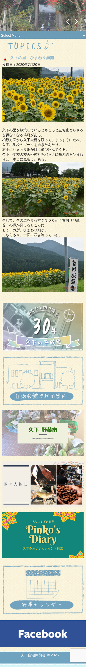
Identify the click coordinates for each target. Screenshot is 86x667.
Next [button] (76, 21)
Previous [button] (68, 21)
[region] (43, 15)
